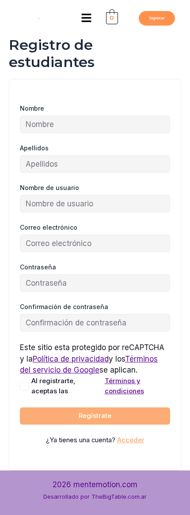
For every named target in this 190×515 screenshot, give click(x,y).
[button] (86, 18)
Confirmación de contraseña (64, 306)
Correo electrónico (48, 227)
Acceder (130, 440)
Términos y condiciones (124, 386)
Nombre (32, 108)
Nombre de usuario (49, 187)
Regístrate (95, 416)
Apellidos (34, 148)
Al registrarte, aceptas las (87, 386)
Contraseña (38, 267)
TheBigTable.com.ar (119, 496)
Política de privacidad (71, 359)
